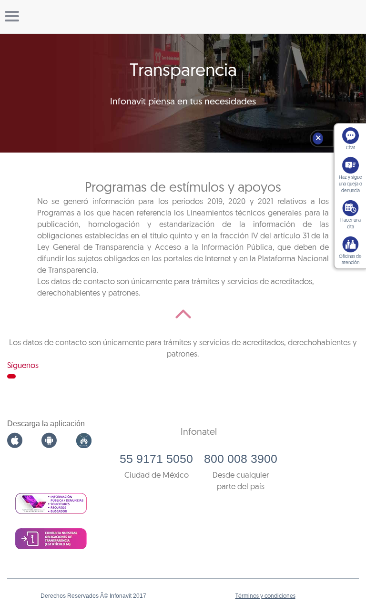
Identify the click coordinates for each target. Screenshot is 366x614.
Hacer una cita (350, 223)
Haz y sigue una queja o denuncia (350, 184)
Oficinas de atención (350, 260)
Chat (350, 148)
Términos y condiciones (265, 596)
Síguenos (23, 366)
